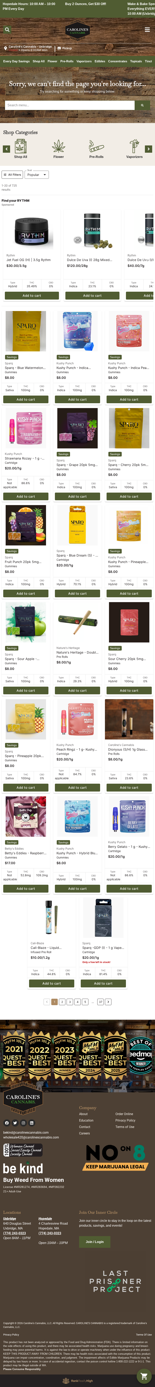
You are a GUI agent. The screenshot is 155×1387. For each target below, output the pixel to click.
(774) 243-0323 (14, 1233)
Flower (58, 157)
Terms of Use (124, 1127)
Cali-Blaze (37, 943)
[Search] (142, 105)
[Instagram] (23, 1123)
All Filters (14, 174)
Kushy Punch (65, 363)
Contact (84, 1127)
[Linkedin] (31, 1123)
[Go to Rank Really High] (77, 1381)
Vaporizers (134, 157)
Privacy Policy (125, 1120)
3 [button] (70, 1002)
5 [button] (85, 1002)
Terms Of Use (144, 1334)
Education (86, 1120)
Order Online (124, 1114)
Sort (29, 170)
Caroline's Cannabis (121, 745)
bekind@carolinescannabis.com (26, 1132)
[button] (38, 48)
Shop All (20, 157)
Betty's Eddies (14, 848)
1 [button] (54, 1002)
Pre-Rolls (96, 157)
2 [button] (62, 1002)
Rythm (10, 255)
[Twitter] (15, 1123)
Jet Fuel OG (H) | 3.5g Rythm (28, 260)
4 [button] (78, 1002)
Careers (84, 1133)
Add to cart (32, 295)
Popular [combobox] (33, 175)
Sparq (9, 363)
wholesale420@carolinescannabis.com (31, 1137)
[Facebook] (6, 1123)
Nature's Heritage (68, 648)
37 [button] (100, 1002)
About (83, 1114)
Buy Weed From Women (33, 1180)
